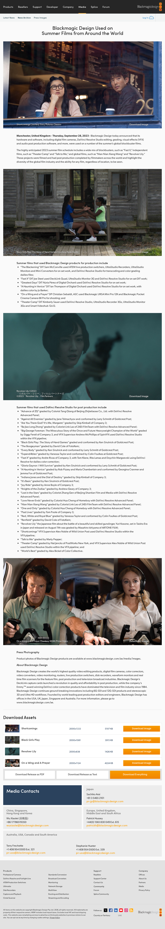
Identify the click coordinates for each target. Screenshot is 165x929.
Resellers (23, 6)
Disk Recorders (9, 890)
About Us (142, 878)
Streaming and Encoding (58, 898)
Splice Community (101, 894)
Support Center (100, 878)
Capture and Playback (12, 894)
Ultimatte (7, 886)
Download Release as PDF (29, 774)
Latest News (9, 17)
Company (68, 6)
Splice (94, 6)
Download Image (138, 124)
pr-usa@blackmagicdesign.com (25, 852)
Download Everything (135, 774)
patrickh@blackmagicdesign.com (107, 825)
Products (8, 6)
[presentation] (7, 84)
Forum (106, 6)
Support (37, 6)
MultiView (52, 890)
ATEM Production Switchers (14, 882)
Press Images (40, 17)
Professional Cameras (12, 874)
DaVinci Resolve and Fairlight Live (17, 878)
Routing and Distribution (58, 894)
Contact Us (98, 882)
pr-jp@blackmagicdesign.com (105, 801)
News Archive (24, 17)
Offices (142, 874)
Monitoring (53, 882)
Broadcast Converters (57, 878)
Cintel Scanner (9, 898)
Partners (142, 882)
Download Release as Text (82, 774)
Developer (52, 6)
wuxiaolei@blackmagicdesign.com (27, 825)
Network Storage (55, 886)
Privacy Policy (144, 890)
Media (82, 6)
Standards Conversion (57, 874)
